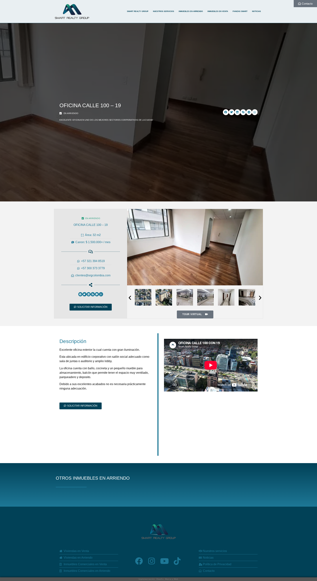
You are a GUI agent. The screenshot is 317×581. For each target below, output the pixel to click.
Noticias (256, 11)
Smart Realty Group (137, 11)
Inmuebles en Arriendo (191, 11)
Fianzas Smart (240, 11)
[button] (226, 112)
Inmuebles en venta (217, 11)
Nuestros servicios (163, 11)
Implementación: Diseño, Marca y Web (158, 579)
